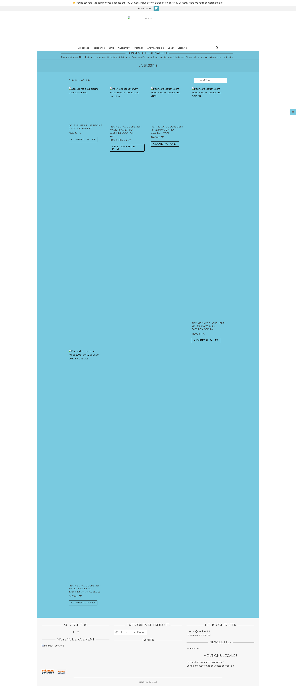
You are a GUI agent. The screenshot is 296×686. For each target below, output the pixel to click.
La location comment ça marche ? (205, 662)
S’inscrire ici (193, 649)
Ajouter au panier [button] (83, 139)
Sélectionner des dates (124, 148)
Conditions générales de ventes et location (210, 666)
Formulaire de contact (199, 635)
